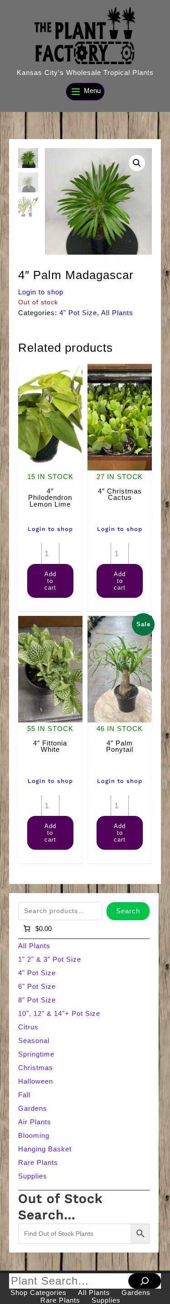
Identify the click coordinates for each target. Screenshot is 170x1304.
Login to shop (40, 292)
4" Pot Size (78, 313)
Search (128, 911)
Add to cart (50, 581)
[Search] (144, 1281)
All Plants (117, 313)
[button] (137, 163)
